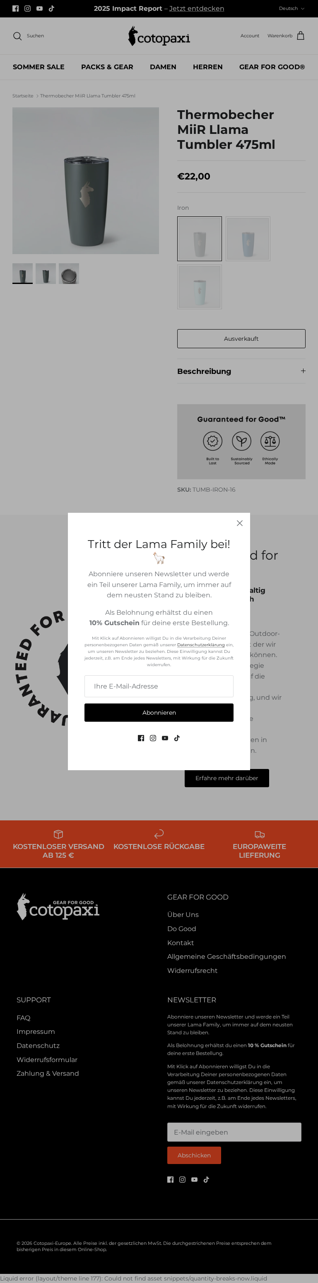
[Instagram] (153, 738)
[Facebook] (141, 738)
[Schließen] (240, 523)
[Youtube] (165, 738)
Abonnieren (159, 712)
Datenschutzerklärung (201, 645)
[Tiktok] (177, 738)
